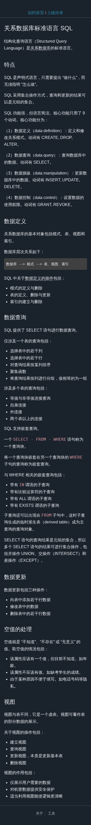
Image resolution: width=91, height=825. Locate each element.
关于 (39, 813)
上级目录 (55, 13)
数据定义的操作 (39, 278)
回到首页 (36, 13)
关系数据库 (40, 48)
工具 (51, 813)
